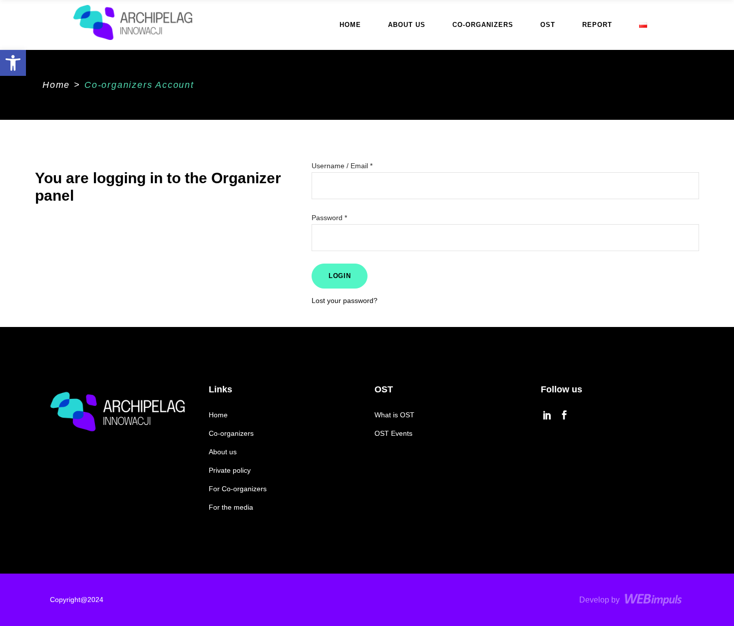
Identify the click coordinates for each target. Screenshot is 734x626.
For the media (231, 507)
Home (56, 85)
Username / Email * (342, 166)
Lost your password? (344, 301)
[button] (13, 63)
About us (223, 452)
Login (340, 276)
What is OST (395, 415)
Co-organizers (231, 433)
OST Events (393, 433)
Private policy (230, 470)
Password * (329, 218)
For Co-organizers (238, 489)
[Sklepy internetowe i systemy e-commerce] (654, 600)
